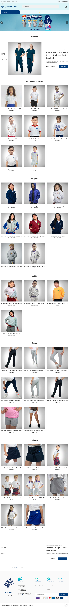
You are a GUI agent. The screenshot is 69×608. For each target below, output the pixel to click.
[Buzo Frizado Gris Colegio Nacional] (11, 321)
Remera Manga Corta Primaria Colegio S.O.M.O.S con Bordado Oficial (11, 108)
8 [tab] (22, 75)
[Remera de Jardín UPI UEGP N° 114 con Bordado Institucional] (34, 156)
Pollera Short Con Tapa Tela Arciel (34, 527)
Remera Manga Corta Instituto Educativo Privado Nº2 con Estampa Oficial (57, 139)
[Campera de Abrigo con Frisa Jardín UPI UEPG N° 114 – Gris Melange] (11, 253)
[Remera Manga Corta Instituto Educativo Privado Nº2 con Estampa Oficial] (57, 126)
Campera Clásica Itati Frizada (57, 236)
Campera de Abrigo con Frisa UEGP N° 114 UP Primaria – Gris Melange (34, 266)
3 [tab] (15, 75)
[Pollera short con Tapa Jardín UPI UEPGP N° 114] (34, 485)
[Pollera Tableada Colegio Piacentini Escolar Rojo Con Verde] (57, 455)
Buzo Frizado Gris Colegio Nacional (11, 333)
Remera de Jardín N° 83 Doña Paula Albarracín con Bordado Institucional (34, 139)
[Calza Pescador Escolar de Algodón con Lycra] (11, 388)
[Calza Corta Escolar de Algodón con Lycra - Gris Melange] (11, 418)
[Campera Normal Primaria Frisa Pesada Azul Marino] (11, 193)
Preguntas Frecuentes (39, 585)
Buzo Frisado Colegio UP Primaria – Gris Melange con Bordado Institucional (34, 303)
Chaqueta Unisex (47, 50)
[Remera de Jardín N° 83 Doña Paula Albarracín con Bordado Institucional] (34, 126)
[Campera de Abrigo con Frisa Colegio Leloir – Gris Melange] (57, 193)
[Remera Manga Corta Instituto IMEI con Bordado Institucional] (11, 126)
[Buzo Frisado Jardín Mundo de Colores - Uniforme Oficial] (57, 290)
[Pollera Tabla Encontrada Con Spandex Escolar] (34, 455)
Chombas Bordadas (43, 545)
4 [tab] (17, 75)
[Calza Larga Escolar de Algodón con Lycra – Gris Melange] (34, 388)
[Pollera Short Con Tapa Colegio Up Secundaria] (57, 485)
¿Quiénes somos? (61, 585)
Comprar (55, 66)
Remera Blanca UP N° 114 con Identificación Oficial (57, 108)
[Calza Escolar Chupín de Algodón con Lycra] (11, 358)
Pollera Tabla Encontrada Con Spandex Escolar (34, 467)
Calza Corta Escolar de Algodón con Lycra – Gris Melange (11, 430)
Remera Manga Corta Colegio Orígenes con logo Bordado (34, 108)
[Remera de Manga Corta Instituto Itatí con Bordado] (11, 156)
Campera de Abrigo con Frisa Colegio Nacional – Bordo (34, 236)
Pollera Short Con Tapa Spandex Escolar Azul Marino (11, 467)
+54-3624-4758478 (27, 594)
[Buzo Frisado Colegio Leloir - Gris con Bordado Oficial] (11, 290)
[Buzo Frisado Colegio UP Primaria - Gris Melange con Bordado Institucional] (34, 290)
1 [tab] (12, 75)
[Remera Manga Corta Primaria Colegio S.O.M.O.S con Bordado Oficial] (11, 96)
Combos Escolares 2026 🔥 (34, 12)
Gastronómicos (50, 12)
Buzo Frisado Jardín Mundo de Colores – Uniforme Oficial (57, 303)
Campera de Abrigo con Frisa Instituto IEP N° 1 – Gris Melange (11, 236)
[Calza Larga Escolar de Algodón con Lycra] (57, 388)
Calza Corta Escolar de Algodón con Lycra (34, 430)
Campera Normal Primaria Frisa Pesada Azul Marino (11, 206)
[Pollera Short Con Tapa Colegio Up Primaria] (11, 515)
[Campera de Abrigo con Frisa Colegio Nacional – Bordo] (34, 223)
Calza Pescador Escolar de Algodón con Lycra (11, 400)
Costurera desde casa (51, 585)
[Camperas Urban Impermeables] (34, 193)
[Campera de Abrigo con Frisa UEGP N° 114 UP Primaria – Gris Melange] (34, 253)
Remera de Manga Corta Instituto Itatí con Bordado (11, 169)
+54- (22, 586)
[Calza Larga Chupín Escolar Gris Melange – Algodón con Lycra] (34, 358)
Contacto (57, 12)
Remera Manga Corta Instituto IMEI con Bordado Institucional (11, 139)
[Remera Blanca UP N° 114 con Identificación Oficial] (57, 96)
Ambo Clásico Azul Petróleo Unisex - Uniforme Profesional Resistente (51, 55)
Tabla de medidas (38, 587)
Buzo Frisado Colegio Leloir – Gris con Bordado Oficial (11, 303)
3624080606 (14, 1)
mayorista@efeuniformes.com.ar (24, 593)
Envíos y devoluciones (39, 590)
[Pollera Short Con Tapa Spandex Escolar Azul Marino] (11, 455)
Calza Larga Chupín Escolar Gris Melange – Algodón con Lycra (34, 370)
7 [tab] (21, 75)
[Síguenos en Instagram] (8, 595)
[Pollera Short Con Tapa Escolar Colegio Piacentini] (11, 485)
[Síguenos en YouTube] (11, 595)
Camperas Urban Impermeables (34, 206)
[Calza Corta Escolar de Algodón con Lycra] (34, 418)
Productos (25, 12)
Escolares (53, 545)
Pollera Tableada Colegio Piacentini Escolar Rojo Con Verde (57, 467)
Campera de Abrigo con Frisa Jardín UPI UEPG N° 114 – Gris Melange (11, 266)
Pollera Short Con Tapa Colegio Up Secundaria (57, 497)
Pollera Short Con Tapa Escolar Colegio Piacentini (11, 497)
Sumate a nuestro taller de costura (52, 588)
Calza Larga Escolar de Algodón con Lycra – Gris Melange (34, 400)
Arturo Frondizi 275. (22, 589)
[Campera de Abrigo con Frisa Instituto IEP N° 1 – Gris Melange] (11, 223)
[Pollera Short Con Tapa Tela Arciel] (34, 515)
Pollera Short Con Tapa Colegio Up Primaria (11, 527)
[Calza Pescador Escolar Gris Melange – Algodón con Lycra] (57, 358)
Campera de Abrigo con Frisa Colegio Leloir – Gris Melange (57, 206)
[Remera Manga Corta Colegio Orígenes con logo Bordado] (34, 96)
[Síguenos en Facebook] (6, 595)
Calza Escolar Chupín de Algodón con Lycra (11, 370)
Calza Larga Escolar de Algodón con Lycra (57, 400)
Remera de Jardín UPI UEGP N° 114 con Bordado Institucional (34, 169)
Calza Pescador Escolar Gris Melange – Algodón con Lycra (57, 370)
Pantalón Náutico (57, 50)
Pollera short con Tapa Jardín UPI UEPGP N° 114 (34, 497)
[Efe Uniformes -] (9, 6)
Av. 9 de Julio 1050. (21, 585)
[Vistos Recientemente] (65, 604)
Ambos (43, 12)
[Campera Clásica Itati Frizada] (57, 223)
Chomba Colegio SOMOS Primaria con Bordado (53, 549)
